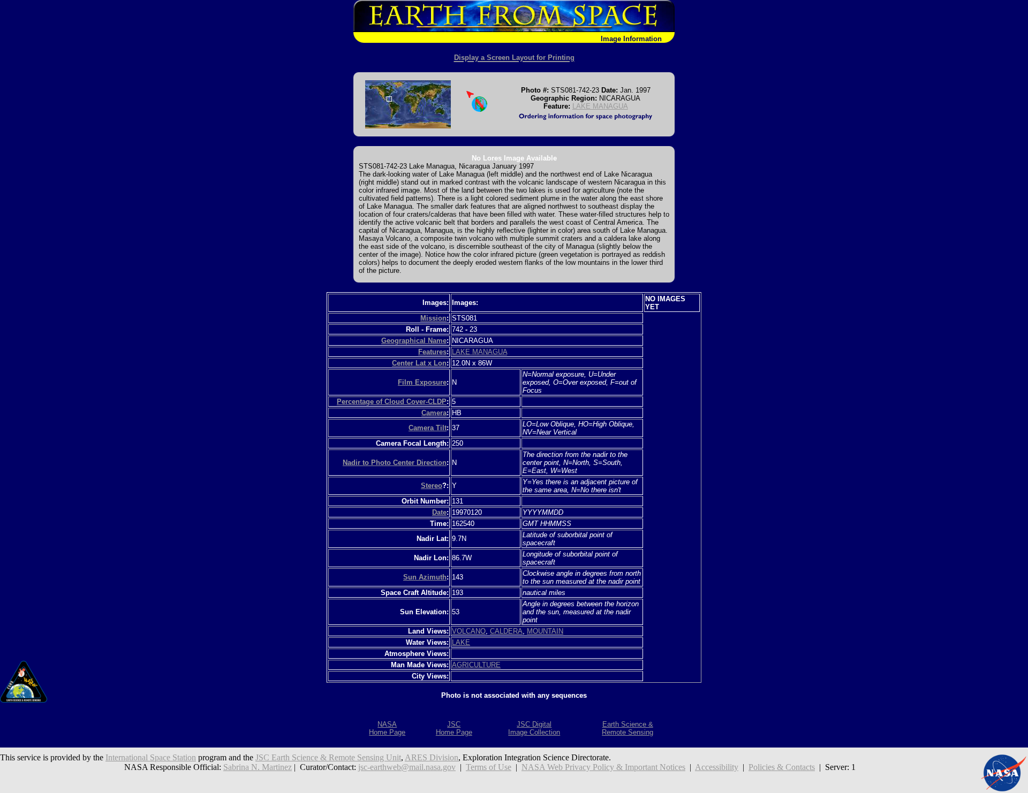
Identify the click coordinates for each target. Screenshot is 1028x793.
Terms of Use (488, 767)
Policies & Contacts (782, 767)
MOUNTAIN (545, 631)
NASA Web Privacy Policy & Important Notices (603, 767)
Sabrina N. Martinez (257, 767)
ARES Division (431, 757)
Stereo (431, 486)
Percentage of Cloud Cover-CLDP (392, 402)
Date (439, 512)
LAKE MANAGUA (600, 106)
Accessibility (716, 767)
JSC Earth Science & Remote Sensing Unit (328, 757)
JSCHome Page (454, 728)
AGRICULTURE (476, 665)
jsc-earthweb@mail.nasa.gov (407, 767)
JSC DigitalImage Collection (534, 728)
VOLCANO (469, 631)
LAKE (461, 642)
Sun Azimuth (425, 577)
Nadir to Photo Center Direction (395, 463)
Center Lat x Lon (419, 363)
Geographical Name (414, 341)
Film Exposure (422, 382)
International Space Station (150, 757)
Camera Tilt (428, 428)
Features (432, 352)
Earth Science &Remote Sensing (627, 728)
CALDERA (506, 631)
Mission (433, 318)
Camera (434, 413)
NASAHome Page (387, 728)
